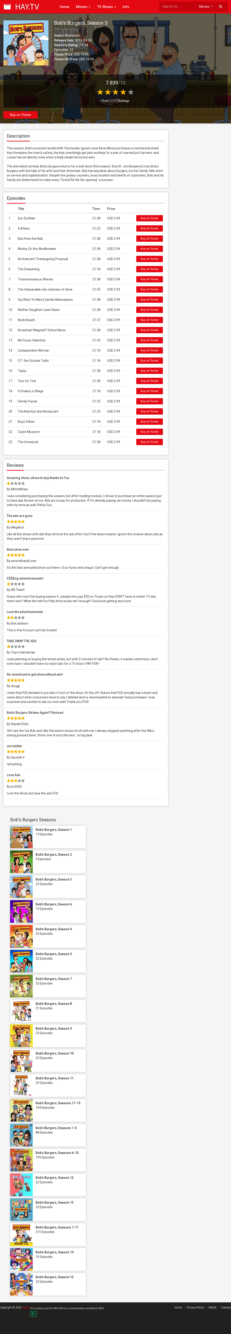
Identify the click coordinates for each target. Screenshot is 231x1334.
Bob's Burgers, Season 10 (55, 1053)
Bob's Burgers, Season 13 (55, 1202)
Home (64, 7)
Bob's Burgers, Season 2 (54, 854)
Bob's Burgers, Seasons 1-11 (57, 1227)
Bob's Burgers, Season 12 (55, 1177)
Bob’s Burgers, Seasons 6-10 (57, 1153)
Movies (82, 7)
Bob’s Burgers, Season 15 (55, 1277)
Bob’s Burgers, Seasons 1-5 (56, 1128)
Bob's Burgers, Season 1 (54, 829)
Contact (226, 1307)
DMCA (212, 1307)
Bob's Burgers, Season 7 (54, 979)
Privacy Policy (195, 1307)
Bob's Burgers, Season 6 (54, 904)
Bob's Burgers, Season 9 (54, 1028)
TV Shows (105, 7)
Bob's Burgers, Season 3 (54, 879)
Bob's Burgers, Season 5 (54, 954)
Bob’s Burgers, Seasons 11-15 (58, 1103)
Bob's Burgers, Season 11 (55, 1078)
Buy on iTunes (20, 115)
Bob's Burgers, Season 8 (54, 1003)
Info (126, 7)
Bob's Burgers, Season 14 (55, 1252)
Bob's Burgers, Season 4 (54, 929)
